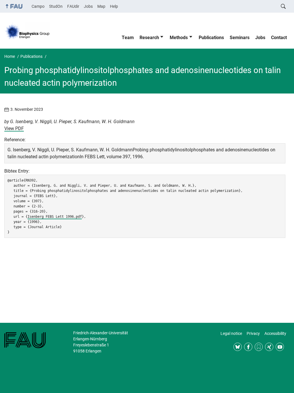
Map (101, 6)
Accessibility (275, 333)
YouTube (280, 347)
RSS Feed (259, 347)
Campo (38, 6)
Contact (279, 37)
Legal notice (231, 333)
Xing (269, 347)
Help (114, 6)
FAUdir (73, 6)
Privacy (253, 333)
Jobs (88, 6)
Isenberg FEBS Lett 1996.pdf (55, 217)
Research (149, 37)
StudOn (56, 6)
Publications (211, 37)
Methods (179, 37)
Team (128, 37)
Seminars (239, 37)
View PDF (14, 128)
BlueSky (237, 347)
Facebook (248, 347)
